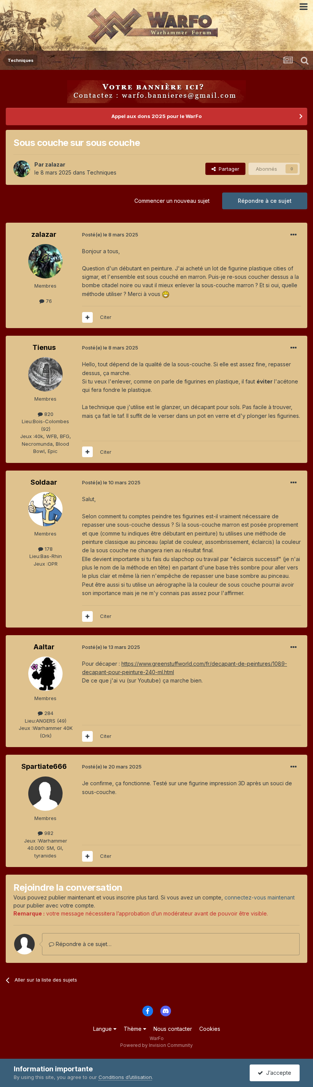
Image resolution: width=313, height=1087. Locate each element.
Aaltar (44, 647)
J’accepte (277, 1072)
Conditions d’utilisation (125, 1077)
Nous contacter (172, 1029)
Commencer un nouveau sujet (172, 200)
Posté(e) (110, 234)
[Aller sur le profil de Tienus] (45, 374)
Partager (227, 169)
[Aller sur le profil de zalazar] (21, 168)
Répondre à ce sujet (265, 200)
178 (48, 549)
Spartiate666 (44, 766)
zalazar (55, 164)
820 (48, 414)
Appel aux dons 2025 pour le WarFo (156, 116)
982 (48, 833)
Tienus (44, 347)
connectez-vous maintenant (259, 897)
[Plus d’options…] (293, 234)
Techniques (101, 172)
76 (48, 301)
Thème (133, 1029)
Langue (103, 1029)
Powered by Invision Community (156, 1045)
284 (48, 713)
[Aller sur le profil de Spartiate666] (45, 793)
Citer (105, 317)
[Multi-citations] (87, 317)
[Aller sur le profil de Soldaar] (45, 509)
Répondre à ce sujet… (82, 944)
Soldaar (44, 482)
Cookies (209, 1029)
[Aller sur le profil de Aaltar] (45, 674)
